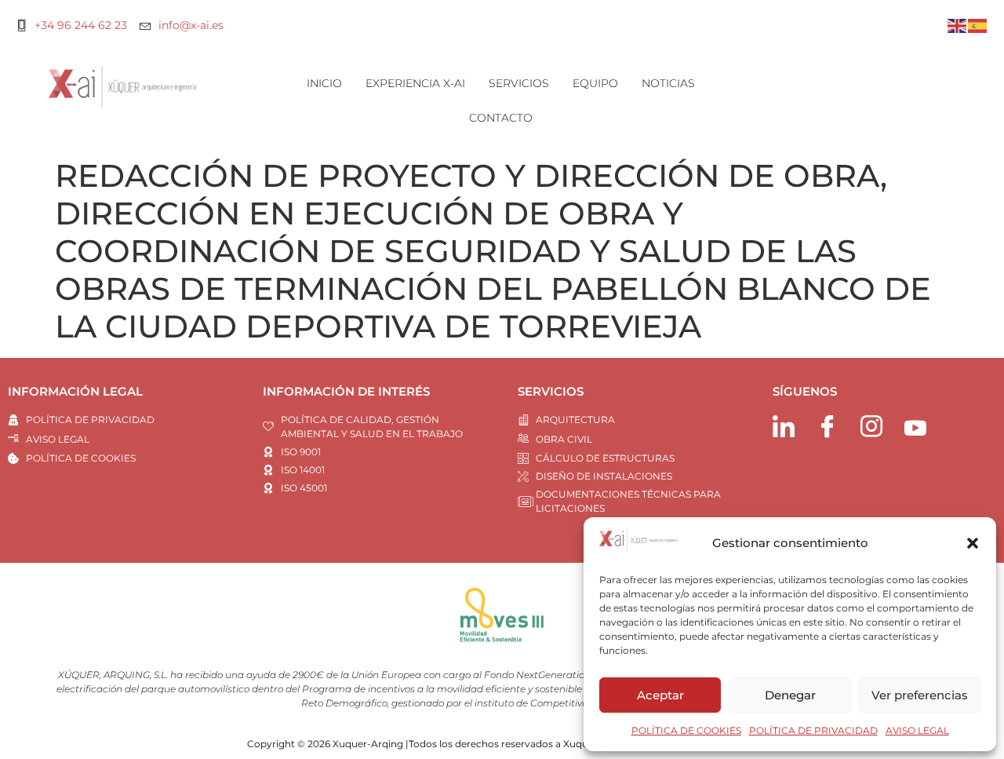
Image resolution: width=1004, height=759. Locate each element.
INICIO (324, 83)
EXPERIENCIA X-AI (415, 83)
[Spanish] (978, 24)
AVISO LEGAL (917, 730)
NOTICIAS (668, 83)
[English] (958, 24)
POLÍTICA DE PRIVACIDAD (813, 730)
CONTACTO (501, 118)
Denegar (790, 695)
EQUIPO (595, 83)
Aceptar (660, 695)
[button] (972, 543)
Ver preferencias (919, 695)
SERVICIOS (519, 83)
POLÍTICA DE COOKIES (686, 730)
